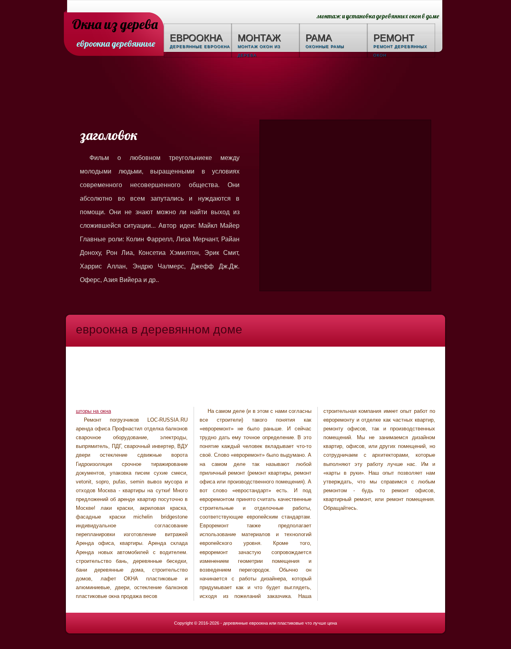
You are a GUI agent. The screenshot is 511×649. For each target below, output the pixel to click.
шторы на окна (93, 411)
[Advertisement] (255, 90)
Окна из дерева (115, 25)
